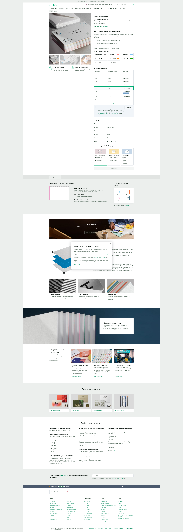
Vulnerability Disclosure (123, 518)
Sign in (116, 4)
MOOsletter (64, 475)
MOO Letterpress (88, 513)
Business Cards (53, 8)
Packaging (103, 521)
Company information (119, 528)
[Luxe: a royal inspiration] (102, 356)
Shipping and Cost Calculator (116, 103)
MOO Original (87, 511)
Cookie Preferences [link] (129, 528)
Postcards (61, 8)
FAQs (119, 507)
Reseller (103, 515)
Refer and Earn (121, 513)
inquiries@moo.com (102, 113)
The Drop (103, 511)
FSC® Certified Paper (88, 517)
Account (111, 4)
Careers (103, 509)
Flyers (51, 517)
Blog (116, 8)
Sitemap (111, 528)
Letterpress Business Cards (56, 509)
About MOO (104, 501)
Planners (68, 515)
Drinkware (69, 519)
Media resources (105, 503)
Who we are (104, 507)
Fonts (106, 528)
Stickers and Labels (54, 513)
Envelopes (69, 505)
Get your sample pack (91, 232)
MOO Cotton (87, 509)
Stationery (88, 8)
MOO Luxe (86, 505)
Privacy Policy (114, 478)
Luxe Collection (87, 519)
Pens (68, 517)
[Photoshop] (119, 192)
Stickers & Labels (69, 8)
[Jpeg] (128, 198)
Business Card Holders (72, 509)
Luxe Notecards (70, 503)
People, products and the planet (108, 505)
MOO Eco (86, 503)
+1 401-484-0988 (114, 113)
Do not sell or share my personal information (125, 515)
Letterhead (69, 501)
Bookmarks (52, 521)
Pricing (119, 503)
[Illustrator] (128, 192)
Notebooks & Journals (72, 511)
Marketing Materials (80, 8)
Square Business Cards (55, 505)
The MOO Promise (105, 519)
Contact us (120, 501)
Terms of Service (121, 478)
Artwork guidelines (122, 509)
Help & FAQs (122, 8)
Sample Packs (87, 515)
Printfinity (103, 517)
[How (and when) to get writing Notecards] (81, 356)
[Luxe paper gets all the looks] (124, 356)
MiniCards (52, 507)
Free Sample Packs (103, 4)
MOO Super (86, 507)
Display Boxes (70, 507)
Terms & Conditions (92, 528)
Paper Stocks (87, 501)
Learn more (128, 107)
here (115, 450)
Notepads (69, 513)
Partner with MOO (105, 523)
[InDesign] (119, 198)
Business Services (109, 8)
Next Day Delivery (122, 505)
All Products (52, 501)
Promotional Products (98, 8)
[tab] (55, 177)
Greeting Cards (53, 519)
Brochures (52, 515)
